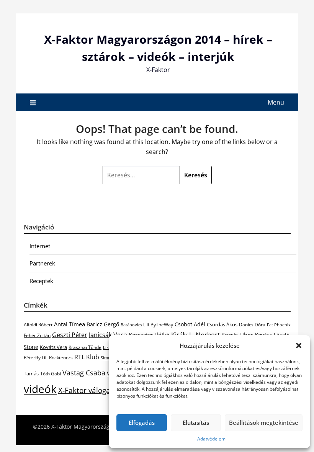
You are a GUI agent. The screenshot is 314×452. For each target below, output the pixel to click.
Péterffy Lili (35, 357)
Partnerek (42, 263)
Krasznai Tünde (85, 347)
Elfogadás (142, 422)
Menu (276, 102)
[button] (299, 345)
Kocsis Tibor (237, 335)
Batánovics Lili (135, 325)
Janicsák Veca (108, 334)
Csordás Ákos (222, 324)
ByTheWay (161, 324)
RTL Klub (86, 357)
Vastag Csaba (83, 372)
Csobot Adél (190, 324)
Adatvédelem (211, 439)
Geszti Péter (69, 335)
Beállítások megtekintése (263, 422)
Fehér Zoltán (37, 335)
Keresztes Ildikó (149, 335)
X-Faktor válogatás (89, 390)
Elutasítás (196, 422)
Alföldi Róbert (38, 324)
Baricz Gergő (103, 324)
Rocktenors (61, 357)
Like (107, 347)
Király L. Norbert (195, 334)
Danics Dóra (252, 324)
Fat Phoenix (279, 325)
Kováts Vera (53, 347)
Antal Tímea (69, 324)
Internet (39, 246)
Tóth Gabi (50, 373)
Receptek (41, 281)
